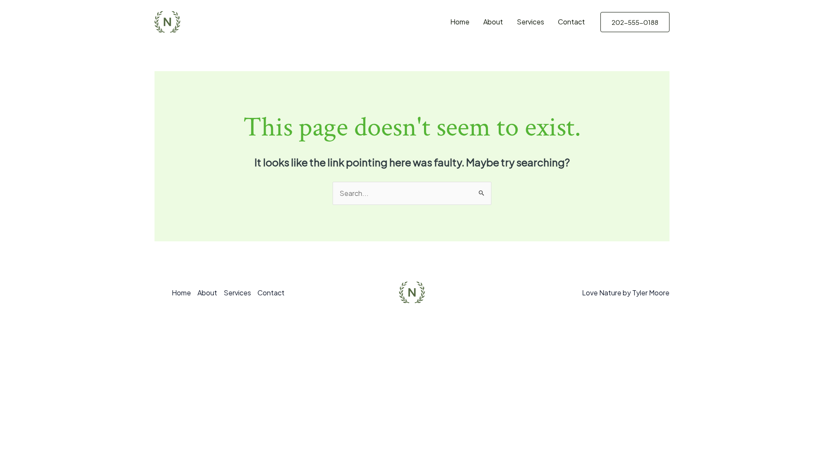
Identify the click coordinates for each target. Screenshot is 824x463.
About (493, 21)
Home (460, 21)
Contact (571, 21)
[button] (635, 22)
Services (530, 21)
